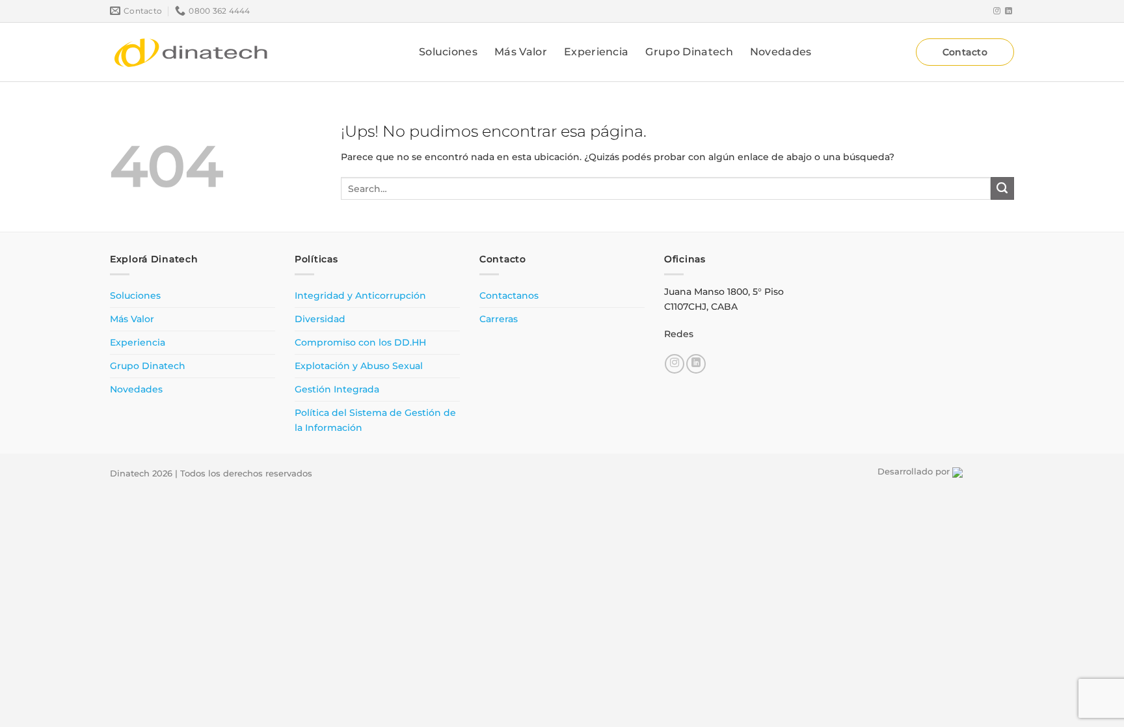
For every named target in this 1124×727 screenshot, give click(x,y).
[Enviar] (1002, 188)
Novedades (781, 52)
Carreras (498, 319)
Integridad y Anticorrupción (360, 295)
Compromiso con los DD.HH (360, 342)
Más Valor (520, 52)
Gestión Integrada (337, 389)
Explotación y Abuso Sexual (359, 366)
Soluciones (448, 52)
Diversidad (320, 319)
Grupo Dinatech (688, 52)
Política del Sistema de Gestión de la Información (375, 420)
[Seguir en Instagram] (996, 11)
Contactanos (509, 295)
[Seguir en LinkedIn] (1008, 11)
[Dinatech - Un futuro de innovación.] (191, 52)
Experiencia (596, 52)
